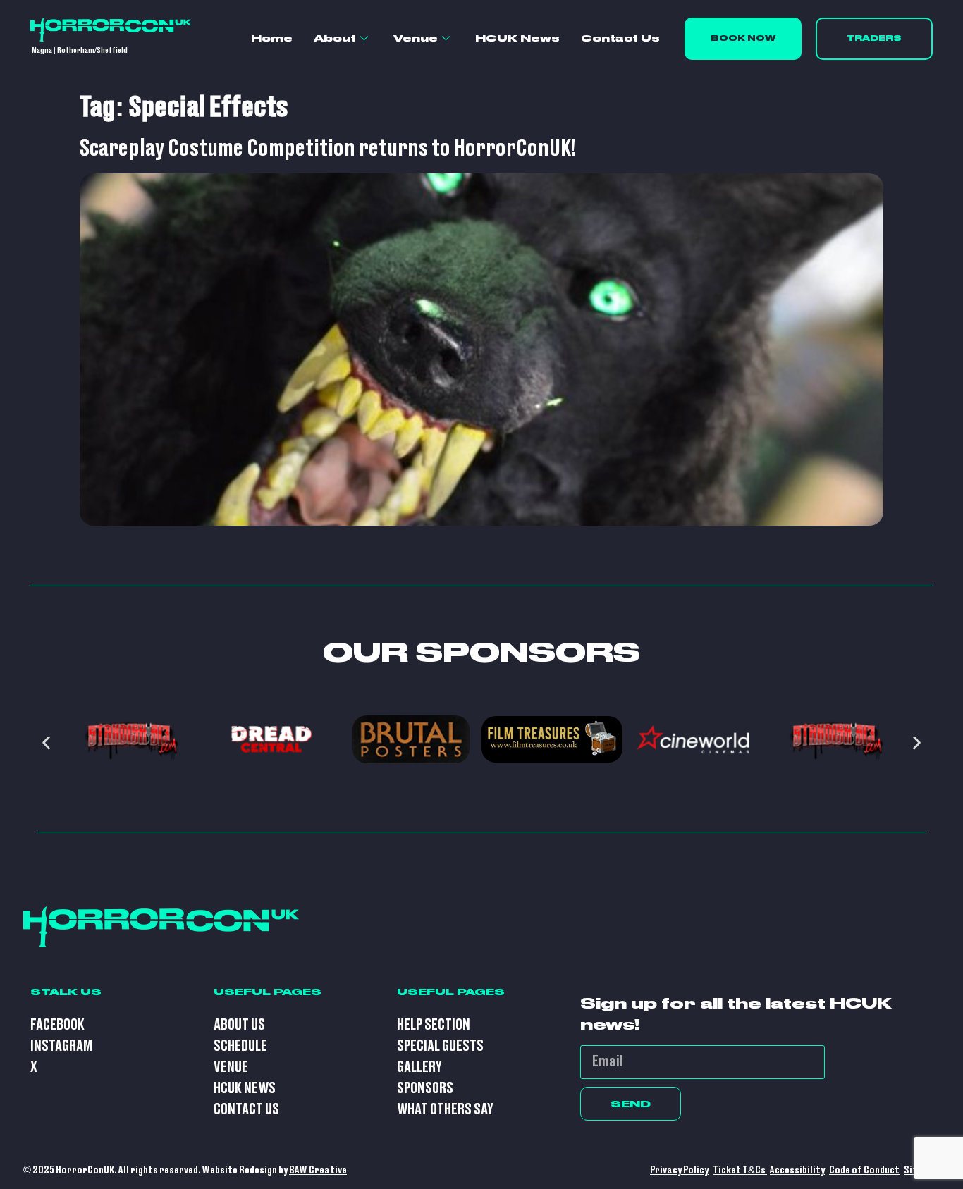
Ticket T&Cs (740, 1170)
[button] (46, 742)
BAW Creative (318, 1170)
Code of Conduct (864, 1170)
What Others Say (445, 1109)
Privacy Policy (679, 1170)
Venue (415, 38)
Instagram (61, 1046)
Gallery (419, 1067)
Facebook (57, 1025)
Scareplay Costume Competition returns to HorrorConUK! (328, 148)
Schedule (240, 1046)
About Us (239, 1025)
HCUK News (517, 38)
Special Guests (440, 1046)
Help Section (433, 1025)
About (335, 38)
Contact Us (620, 38)
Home (272, 38)
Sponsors (425, 1088)
